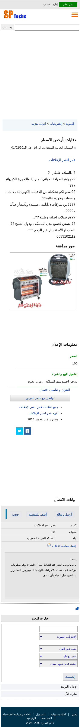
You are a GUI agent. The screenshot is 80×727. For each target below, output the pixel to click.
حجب (15, 514)
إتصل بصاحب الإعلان (64, 545)
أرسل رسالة (64, 514)
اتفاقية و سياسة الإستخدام (16, 714)
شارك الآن (70, 694)
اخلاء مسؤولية (58, 714)
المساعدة (47, 718)
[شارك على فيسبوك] (27, 431)
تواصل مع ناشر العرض (40, 398)
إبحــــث (70, 676)
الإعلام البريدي (68, 686)
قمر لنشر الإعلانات (62, 160)
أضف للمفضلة (38, 514)
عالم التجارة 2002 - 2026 (40, 722)
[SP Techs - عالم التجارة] (14, 18)
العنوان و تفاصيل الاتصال (54, 389)
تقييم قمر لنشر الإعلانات (43, 413)
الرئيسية (31, 718)
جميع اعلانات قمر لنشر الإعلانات (38, 407)
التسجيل (40, 714)
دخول (74, 714)
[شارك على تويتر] (19, 431)
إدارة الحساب (50, 4)
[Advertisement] (40, 75)
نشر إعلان (68, 4)
